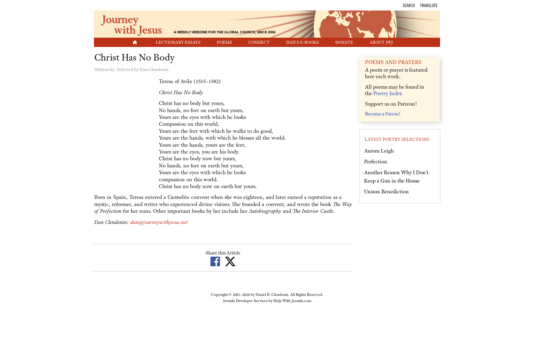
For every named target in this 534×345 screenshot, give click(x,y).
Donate (344, 42)
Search (409, 5)
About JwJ (381, 42)
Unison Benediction (386, 191)
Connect (259, 42)
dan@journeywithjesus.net (159, 222)
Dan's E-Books (302, 42)
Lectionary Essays (178, 42)
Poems (224, 42)
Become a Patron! (382, 114)
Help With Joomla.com (292, 300)
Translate (429, 5)
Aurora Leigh (379, 150)
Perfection (375, 161)
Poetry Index (387, 93)
